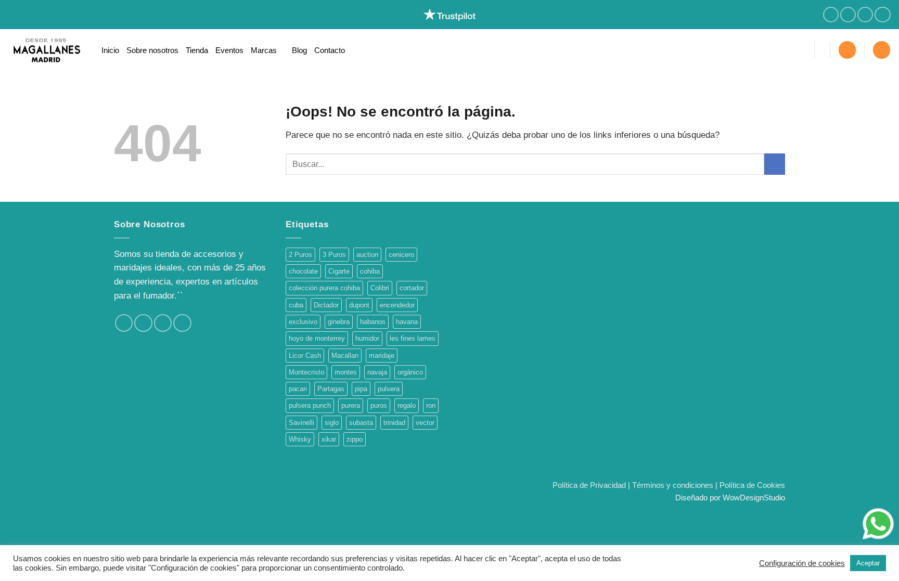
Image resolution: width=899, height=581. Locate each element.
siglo (332, 423)
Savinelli (301, 423)
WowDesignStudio (754, 497)
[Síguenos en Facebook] (831, 15)
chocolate (303, 271)
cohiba (370, 271)
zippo (354, 439)
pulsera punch (310, 405)
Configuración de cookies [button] (802, 563)
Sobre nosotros (152, 50)
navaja (377, 372)
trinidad (394, 423)
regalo (406, 405)
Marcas (264, 50)
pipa (361, 389)
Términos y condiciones (672, 485)
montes (346, 372)
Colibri (379, 288)
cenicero (401, 255)
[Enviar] (774, 164)
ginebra (339, 322)
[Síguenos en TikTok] (865, 15)
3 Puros (334, 255)
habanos (373, 322)
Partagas (330, 389)
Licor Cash (305, 355)
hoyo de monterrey (317, 338)
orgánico (410, 372)
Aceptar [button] (868, 563)
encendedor (397, 305)
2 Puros (300, 255)
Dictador (326, 305)
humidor (367, 338)
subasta (361, 423)
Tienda (197, 50)
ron (430, 405)
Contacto (329, 50)
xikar (329, 439)
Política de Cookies (752, 485)
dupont (359, 305)
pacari (298, 389)
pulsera (389, 389)
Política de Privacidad (589, 485)
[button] (847, 50)
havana (407, 322)
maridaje (381, 355)
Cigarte (339, 271)
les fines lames (412, 338)
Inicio (110, 50)
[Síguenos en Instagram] (848, 15)
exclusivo (303, 322)
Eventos (229, 50)
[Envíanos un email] (882, 15)
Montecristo (306, 372)
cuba (296, 305)
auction (367, 255)
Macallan (344, 355)
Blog (299, 50)
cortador (412, 288)
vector (425, 423)
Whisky (300, 439)
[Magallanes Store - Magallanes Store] (47, 50)
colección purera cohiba (324, 288)
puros (378, 405)
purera (350, 405)
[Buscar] (801, 50)
